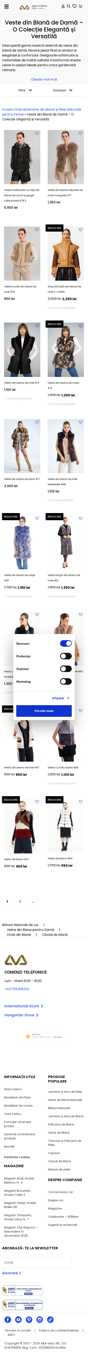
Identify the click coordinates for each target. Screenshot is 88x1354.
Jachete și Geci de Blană (65, 1116)
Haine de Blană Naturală (65, 1100)
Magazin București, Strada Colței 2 (17, 1193)
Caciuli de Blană (59, 1161)
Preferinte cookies (17, 1157)
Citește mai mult (44, 79)
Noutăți (9, 1146)
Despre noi (55, 1200)
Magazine (55, 1208)
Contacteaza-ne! (60, 1192)
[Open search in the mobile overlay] (68, 6)
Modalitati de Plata (17, 1097)
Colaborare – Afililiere (63, 1217)
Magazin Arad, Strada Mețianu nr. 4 (19, 1180)
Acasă (7, 109)
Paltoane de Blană (61, 1124)
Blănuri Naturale (59, 1108)
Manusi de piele (59, 1169)
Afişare (58, 698)
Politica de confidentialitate (59, 1330)
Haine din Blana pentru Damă (30, 929)
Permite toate (44, 711)
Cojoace (54, 1153)
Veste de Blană (58, 1133)
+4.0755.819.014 (17, 989)
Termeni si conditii (18, 1330)
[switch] (66, 656)
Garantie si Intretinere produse (19, 1136)
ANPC (11, 1335)
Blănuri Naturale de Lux (20, 924)
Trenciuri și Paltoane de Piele (64, 1143)
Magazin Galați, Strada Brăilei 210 (20, 1205)
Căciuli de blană (55, 934)
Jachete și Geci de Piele (65, 1092)
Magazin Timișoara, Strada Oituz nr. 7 (18, 1217)
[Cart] (80, 6)
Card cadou (12, 1114)
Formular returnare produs (17, 1124)
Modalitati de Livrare (18, 1106)
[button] (6, 6)
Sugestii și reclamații (62, 1225)
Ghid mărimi (13, 1089)
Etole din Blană (19, 934)
